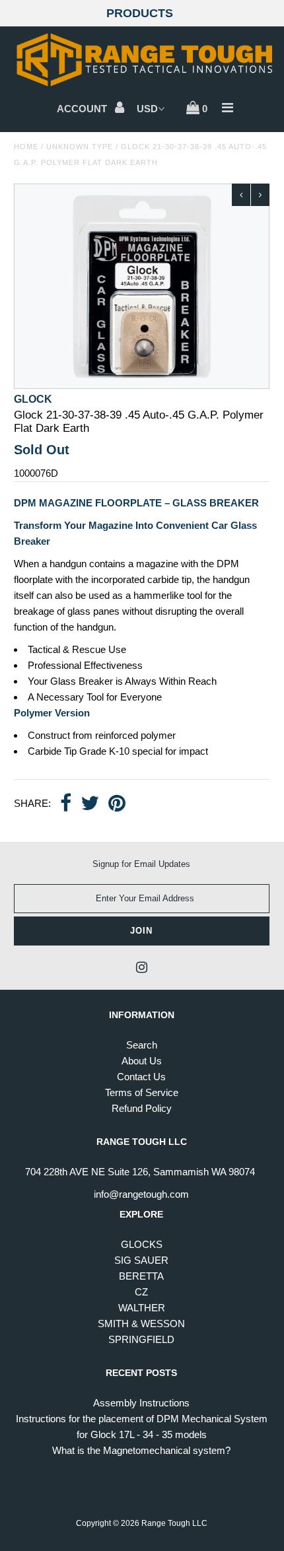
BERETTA (141, 1276)
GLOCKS (141, 1244)
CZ (141, 1291)
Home (26, 147)
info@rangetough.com (141, 1194)
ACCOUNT (83, 108)
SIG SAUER (141, 1260)
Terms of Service (141, 1092)
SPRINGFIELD (141, 1339)
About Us (142, 1060)
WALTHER (141, 1307)
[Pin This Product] (116, 804)
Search (141, 1045)
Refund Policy (142, 1108)
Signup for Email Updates (141, 864)
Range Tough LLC (174, 1523)
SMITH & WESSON (141, 1323)
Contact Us (141, 1076)
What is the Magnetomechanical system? (141, 1450)
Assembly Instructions (141, 1402)
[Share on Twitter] (90, 804)
